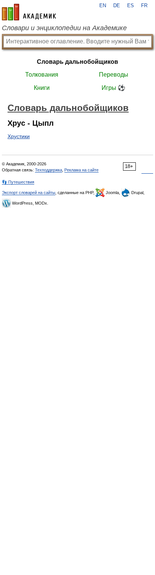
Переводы (113, 74)
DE (116, 5)
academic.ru (29, 12)
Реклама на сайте (81, 170)
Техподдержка (48, 170)
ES (130, 5)
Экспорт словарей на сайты (28, 192)
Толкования (41, 74)
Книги (42, 88)
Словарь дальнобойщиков (77, 62)
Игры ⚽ (113, 88)
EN (102, 5)
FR (144, 5)
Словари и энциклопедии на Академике (64, 28)
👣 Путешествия (18, 182)
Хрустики (19, 136)
